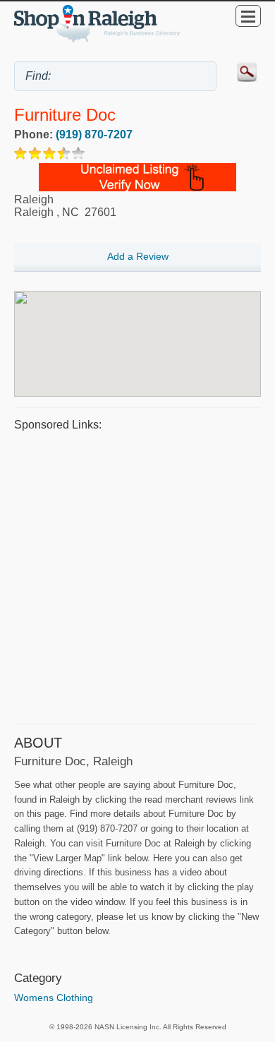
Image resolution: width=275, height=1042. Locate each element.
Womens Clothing (53, 997)
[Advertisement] (137, 575)
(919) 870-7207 (94, 134)
